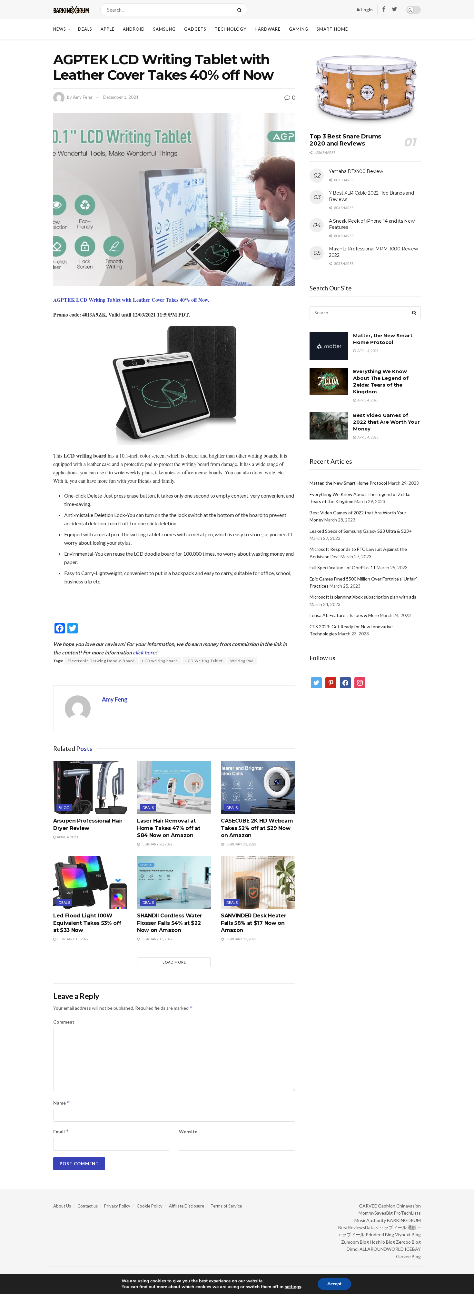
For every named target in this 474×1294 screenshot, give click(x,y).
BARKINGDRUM (404, 1220)
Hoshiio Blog (382, 1242)
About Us (62, 1205)
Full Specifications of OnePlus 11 (343, 567)
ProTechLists (407, 1213)
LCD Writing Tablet (204, 660)
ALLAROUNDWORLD (382, 1249)
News (59, 29)
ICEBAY (413, 1249)
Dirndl (353, 1249)
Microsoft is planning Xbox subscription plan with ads (363, 597)
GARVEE (368, 1205)
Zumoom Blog (355, 1242)
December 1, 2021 (121, 97)
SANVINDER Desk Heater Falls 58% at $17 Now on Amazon (253, 923)
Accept (334, 1284)
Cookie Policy (150, 1205)
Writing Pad (242, 660)
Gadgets (195, 29)
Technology (230, 29)
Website (188, 1131)
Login (366, 9)
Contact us (87, 1205)
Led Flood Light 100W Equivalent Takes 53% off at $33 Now (87, 923)
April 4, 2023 (67, 837)
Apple (107, 29)
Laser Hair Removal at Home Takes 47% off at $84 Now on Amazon (168, 828)
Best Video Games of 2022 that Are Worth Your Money (386, 422)
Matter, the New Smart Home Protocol (348, 483)
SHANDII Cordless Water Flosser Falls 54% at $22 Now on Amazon (169, 923)
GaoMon (386, 1205)
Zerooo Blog (408, 1242)
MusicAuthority (370, 1220)
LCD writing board (160, 660)
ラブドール (353, 1234)
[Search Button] (240, 9)
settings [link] (293, 1287)
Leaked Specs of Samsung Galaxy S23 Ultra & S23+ (361, 531)
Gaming (298, 29)
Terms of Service (226, 1205)
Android (134, 29)
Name (61, 1103)
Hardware (268, 29)
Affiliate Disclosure (186, 1205)
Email (61, 1131)
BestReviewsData (356, 1227)
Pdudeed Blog (380, 1234)
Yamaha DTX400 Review (356, 171)
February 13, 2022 (240, 844)
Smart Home (332, 29)
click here (144, 652)
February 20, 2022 (156, 844)
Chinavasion (408, 1205)
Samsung (164, 29)
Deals (85, 29)
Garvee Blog (408, 1256)
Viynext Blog (408, 1234)
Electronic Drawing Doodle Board (101, 660)
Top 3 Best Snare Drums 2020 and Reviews (345, 140)
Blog (64, 807)
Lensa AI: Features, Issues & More (344, 615)
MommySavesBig (376, 1213)
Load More (174, 962)
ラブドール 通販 (400, 1227)
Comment (63, 1022)
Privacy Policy (117, 1205)
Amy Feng (83, 97)
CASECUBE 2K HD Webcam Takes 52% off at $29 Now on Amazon (257, 828)
